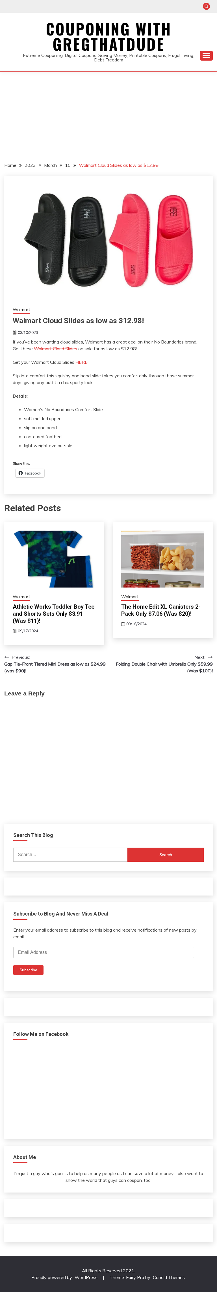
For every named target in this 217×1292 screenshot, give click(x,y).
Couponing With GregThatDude (109, 36)
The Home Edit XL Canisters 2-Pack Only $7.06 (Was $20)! (161, 610)
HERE (81, 362)
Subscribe (28, 970)
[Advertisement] (108, 113)
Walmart (21, 309)
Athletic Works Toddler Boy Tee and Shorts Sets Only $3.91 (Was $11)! (53, 613)
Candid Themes (169, 1277)
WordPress (86, 1277)
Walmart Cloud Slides (55, 348)
